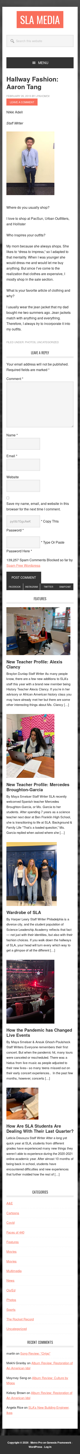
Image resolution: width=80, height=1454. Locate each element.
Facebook (15, 586)
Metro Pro (36, 1442)
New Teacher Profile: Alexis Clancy (34, 664)
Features (12, 1242)
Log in (47, 1447)
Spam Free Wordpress (23, 565)
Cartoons (12, 1213)
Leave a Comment (22, 102)
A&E (9, 1203)
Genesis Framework (59, 1442)
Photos (30, 342)
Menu (43, 62)
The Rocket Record (20, 1319)
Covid (10, 1222)
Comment (14, 378)
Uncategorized (48, 342)
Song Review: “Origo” (35, 1353)
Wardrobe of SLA (23, 912)
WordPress (35, 1447)
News (10, 1280)
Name (12, 435)
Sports (11, 1309)
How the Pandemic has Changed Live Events (39, 1032)
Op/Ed (10, 1290)
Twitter (48, 586)
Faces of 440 (15, 1232)
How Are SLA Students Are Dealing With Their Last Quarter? (40, 1128)
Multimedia (14, 1270)
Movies (11, 1251)
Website (12, 476)
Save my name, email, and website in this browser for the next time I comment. (37, 506)
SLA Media (40, 19)
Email (11, 455)
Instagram (31, 586)
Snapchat (65, 586)
